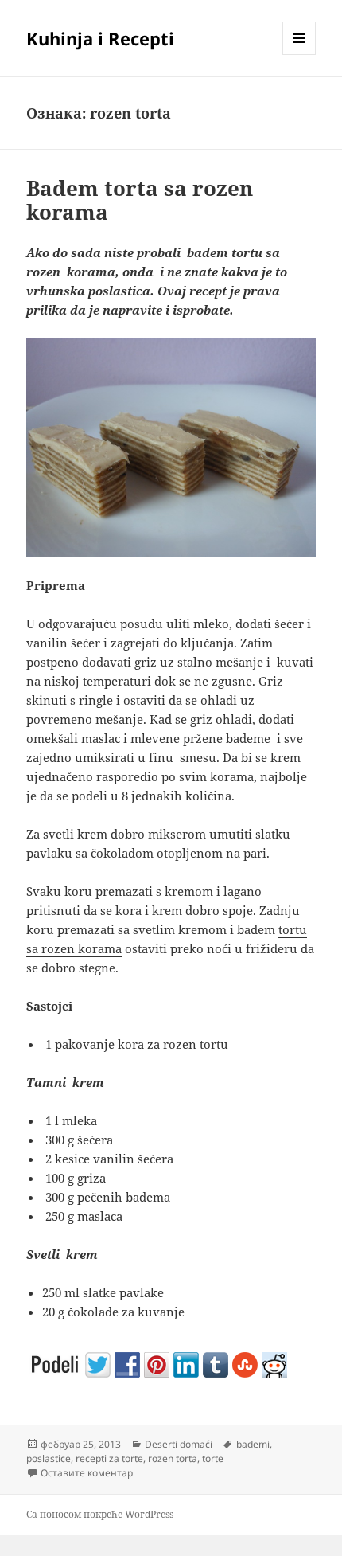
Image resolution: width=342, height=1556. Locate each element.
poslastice (48, 1458)
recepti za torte (109, 1458)
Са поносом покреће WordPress (99, 1514)
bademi (253, 1444)
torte (212, 1458)
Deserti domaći (178, 1444)
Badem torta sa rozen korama (139, 200)
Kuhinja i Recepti (100, 38)
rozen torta (172, 1458)
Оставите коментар (87, 1473)
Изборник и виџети (299, 54)
